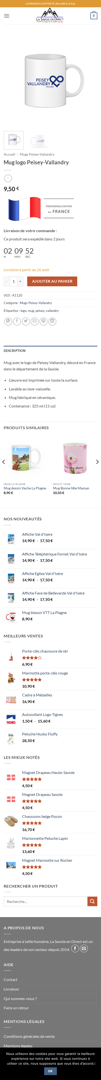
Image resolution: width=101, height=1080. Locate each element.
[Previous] (11, 80)
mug (31, 311)
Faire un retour (16, 1007)
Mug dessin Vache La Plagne (25, 488)
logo (23, 311)
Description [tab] (14, 351)
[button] (7, 16)
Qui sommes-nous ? (20, 998)
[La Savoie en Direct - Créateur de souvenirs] (50, 15)
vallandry (52, 311)
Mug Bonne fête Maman (71, 488)
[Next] (89, 80)
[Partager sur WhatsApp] (8, 321)
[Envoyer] (92, 901)
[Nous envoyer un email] (84, 948)
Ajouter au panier (52, 281)
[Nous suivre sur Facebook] (75, 948)
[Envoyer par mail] (35, 321)
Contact (10, 979)
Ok (50, 1071)
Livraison (11, 989)
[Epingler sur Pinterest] (43, 321)
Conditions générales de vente (29, 1036)
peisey (40, 311)
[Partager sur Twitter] (26, 321)
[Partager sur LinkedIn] (52, 321)
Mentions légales (18, 1045)
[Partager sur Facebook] (17, 321)
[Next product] (8, 178)
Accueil (9, 154)
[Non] (94, 1065)
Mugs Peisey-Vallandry (37, 154)
